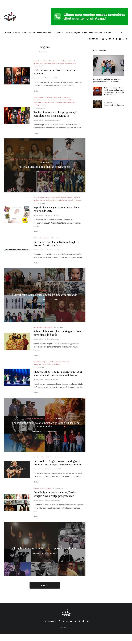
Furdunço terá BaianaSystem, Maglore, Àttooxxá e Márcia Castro (56, 243)
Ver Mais (44, 585)
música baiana (62, 200)
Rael (41, 63)
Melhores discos (51, 200)
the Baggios (37, 105)
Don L (60, 97)
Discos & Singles (28, 33)
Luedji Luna (62, 100)
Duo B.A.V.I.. (67, 97)
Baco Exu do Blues (44, 197)
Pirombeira (79, 200)
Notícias (16, 33)
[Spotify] (116, 39)
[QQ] (120, 39)
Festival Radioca (39, 100)
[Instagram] (106, 39)
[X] (103, 39)
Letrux (55, 100)
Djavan (55, 61)
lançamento (37, 362)
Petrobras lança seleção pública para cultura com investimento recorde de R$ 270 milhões (114, 91)
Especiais (107, 33)
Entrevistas (59, 33)
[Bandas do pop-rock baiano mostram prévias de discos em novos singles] (44, 425)
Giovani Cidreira (66, 197)
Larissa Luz (73, 61)
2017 (35, 197)
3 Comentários (40, 203)
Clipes (84, 33)
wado (44, 105)
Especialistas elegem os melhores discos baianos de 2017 (57, 209)
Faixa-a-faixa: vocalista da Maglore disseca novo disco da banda (58, 333)
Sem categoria (44, 238)
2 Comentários (40, 108)
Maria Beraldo (38, 102)
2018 (35, 97)
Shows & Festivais (44, 33)
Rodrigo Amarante (58, 63)
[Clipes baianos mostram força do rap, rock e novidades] (44, 549)
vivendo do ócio (38, 66)
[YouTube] (110, 39)
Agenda (8, 33)
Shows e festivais (70, 63)
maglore (36, 63)
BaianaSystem (38, 61)
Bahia (55, 97)
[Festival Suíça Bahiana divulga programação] (44, 165)
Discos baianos (55, 197)
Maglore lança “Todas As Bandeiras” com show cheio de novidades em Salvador (58, 373)
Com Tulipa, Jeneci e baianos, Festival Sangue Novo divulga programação (55, 494)
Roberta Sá (47, 63)
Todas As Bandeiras (53, 364)
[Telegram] (113, 39)
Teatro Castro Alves (40, 364)
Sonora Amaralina (69, 102)
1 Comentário (58, 327)
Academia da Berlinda (45, 97)
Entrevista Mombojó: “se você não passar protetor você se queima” (107, 80)
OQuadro (71, 200)
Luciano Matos (38, 78)
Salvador (47, 102)
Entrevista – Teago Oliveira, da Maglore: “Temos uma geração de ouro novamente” (58, 462)
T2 (70, 628)
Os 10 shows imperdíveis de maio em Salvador (55, 72)
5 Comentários (55, 238)
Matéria (42, 200)
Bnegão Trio (47, 61)
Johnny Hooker (63, 61)
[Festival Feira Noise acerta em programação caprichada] (44, 295)
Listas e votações (73, 33)
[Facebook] (99, 39)
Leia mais (36, 91)
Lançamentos (38, 327)
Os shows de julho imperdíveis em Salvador (114, 104)
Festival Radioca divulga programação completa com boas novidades (56, 114)
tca (68, 362)
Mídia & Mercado (95, 33)
